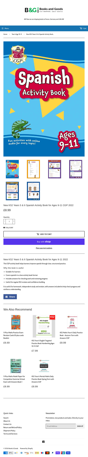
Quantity (6, 217)
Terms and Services (10, 434)
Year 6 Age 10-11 (17, 34)
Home (5, 34)
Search (5, 418)
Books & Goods (13, 448)
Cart (84, 28)
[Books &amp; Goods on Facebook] (43, 442)
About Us (6, 421)
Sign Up (80, 426)
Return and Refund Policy (12, 427)
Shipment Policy (9, 431)
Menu (7, 28)
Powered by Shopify (26, 448)
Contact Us (7, 424)
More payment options (44, 248)
